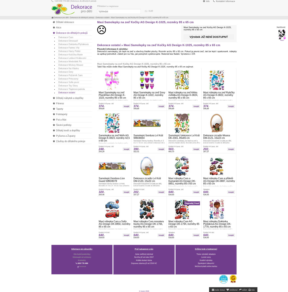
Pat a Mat (61, 119)
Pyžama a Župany (65, 135)
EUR (151, 11)
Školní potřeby (63, 125)
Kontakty (82, 260)
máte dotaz (219, 290)
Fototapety (61, 114)
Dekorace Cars (65, 37)
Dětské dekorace (65, 22)
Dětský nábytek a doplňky (69, 98)
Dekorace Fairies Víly (69, 47)
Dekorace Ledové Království (72, 58)
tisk (253, 290)
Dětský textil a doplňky (68, 130)
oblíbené (233, 290)
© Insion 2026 (144, 291)
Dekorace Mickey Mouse (70, 65)
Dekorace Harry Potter (69, 51)
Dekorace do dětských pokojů (72, 33)
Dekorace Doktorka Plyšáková (73, 44)
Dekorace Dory (65, 72)
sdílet (244, 290)
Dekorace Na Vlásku (68, 68)
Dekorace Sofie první (68, 82)
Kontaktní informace (225, 1)
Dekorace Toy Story (68, 85)
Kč (146, 11)
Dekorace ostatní (66, 92)
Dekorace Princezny (68, 78)
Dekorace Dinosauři (68, 40)
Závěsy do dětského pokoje (70, 141)
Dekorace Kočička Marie (70, 54)
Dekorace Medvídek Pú (70, 61)
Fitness (60, 103)
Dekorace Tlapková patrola (71, 89)
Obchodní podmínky (82, 254)
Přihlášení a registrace (107, 6)
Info (207, 1)
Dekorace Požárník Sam (70, 75)
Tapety (59, 108)
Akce (58, 27)
